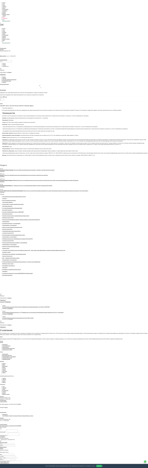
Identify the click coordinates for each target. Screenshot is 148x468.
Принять (99, 465)
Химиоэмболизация (6, 359)
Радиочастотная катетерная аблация (10, 246)
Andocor (3, 372)
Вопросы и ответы (6, 14)
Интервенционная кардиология (8, 348)
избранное (9, 72)
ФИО (1, 454)
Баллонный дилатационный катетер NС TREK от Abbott (22, 318)
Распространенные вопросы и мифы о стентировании (14, 242)
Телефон (2, 456)
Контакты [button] (5, 10)
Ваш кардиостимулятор (7, 355)
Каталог (3, 2)
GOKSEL (2, 190)
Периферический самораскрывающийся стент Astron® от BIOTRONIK (36, 306)
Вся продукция (5, 9)
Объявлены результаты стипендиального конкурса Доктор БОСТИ (17, 238)
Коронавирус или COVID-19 (8, 265)
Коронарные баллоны (6, 318)
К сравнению (7, 301)
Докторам (4, 78)
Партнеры (4, 6)
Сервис (3, 33)
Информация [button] (5, 414)
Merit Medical (4, 366)
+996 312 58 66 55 (3, 59)
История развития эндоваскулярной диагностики (13, 235)
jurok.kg (3, 380)
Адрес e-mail (2, 457)
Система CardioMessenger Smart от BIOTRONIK (13, 212)
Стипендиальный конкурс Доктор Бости (11, 231)
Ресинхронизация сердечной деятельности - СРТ (12, 312)
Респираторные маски (6, 80)
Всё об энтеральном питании (9, 200)
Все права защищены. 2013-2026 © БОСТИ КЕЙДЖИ (10, 425)
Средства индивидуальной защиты (9, 79)
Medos (3, 364)
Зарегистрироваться (4, 462)
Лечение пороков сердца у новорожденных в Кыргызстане (15, 215)
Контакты (4, 11)
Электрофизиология (6, 345)
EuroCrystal (4, 371)
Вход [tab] (1, 442)
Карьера (4, 13)
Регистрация (4, 18)
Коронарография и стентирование (9, 356)
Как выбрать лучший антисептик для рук (11, 269)
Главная (4, 63)
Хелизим (4, 82)
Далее (1, 336)
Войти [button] (4, 15)
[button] (3, 19)
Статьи (3, 5)
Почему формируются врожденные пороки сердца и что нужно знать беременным (21, 261)
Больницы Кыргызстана (7, 357)
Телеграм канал (3, 400)
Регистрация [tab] (4, 442)
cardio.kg (4, 378)
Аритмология (4, 344)
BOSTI (6, 407)
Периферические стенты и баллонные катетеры (12, 306)
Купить (1, 103)
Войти (3, 17)
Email (1, 444)
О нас (3, 4)
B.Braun (3, 367)
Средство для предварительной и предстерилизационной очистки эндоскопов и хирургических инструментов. (26, 175)
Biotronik (4, 363)
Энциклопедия (5, 354)
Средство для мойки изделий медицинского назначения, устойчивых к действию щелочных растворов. (34, 170)
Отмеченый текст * (4, 435)
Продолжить (2, 74)
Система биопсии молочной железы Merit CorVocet (14, 196)
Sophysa (4, 370)
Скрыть (1, 341)
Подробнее (2, 171)
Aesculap (4, 368)
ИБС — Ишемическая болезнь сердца (10, 258)
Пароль (1, 445)
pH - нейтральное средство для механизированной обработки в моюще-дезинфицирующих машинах (32, 185)
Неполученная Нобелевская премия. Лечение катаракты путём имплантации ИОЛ (21, 219)
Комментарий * (3, 432)
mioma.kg (4, 379)
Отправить (2, 436)
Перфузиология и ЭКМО (7, 349)
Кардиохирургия (5, 347)
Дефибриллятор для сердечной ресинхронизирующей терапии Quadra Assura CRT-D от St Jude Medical (42, 312)
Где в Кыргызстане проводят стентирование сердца (14, 254)
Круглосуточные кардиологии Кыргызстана (12, 227)
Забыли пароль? (3, 447)
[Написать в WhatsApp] (145, 461)
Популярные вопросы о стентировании (11, 223)
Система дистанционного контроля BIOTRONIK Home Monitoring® (17, 273)
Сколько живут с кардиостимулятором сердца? (13, 204)
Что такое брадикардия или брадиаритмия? (12, 208)
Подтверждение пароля (4, 461)
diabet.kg (4, 382)
